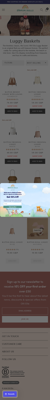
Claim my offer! (12, 206)
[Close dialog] (49, 184)
